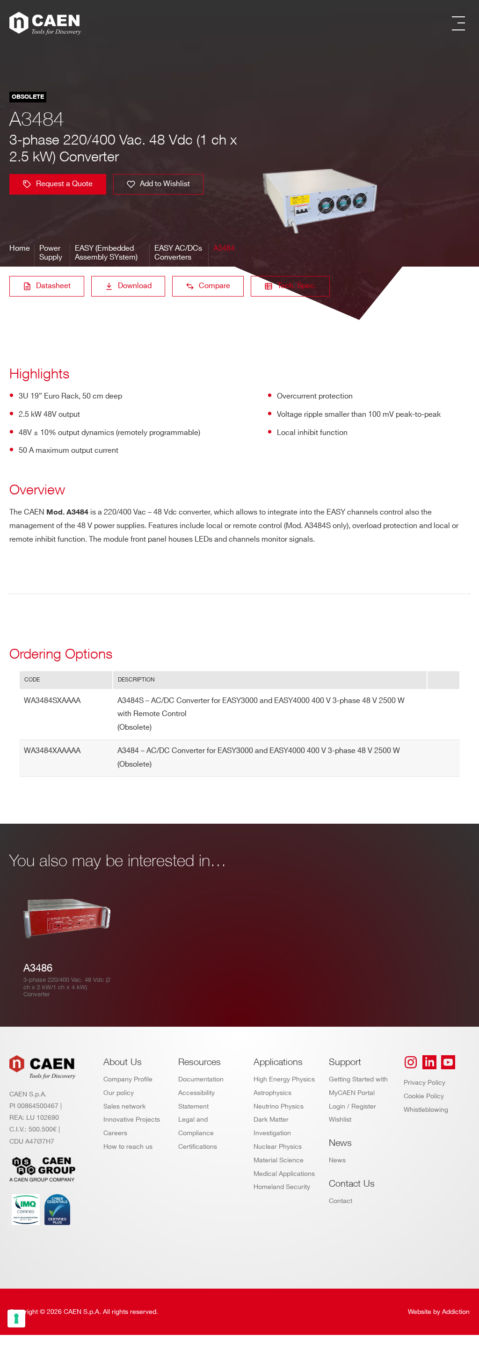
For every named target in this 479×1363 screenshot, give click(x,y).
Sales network (124, 1106)
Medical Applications (284, 1174)
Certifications (197, 1147)
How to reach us (127, 1147)
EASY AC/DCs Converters (178, 253)
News (337, 1160)
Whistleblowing (426, 1110)
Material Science (279, 1160)
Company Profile (127, 1079)
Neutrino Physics (279, 1106)
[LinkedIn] (429, 1062)
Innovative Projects (131, 1119)
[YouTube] (448, 1062)
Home (19, 248)
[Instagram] (411, 1062)
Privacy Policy (424, 1083)
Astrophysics (272, 1093)
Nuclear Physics (278, 1147)
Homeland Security (282, 1187)
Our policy (118, 1093)
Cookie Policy (424, 1096)
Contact (340, 1201)
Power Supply (50, 253)
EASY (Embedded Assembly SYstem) (106, 253)
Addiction (456, 1312)
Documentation (201, 1079)
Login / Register (352, 1106)
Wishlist (340, 1119)
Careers (115, 1133)
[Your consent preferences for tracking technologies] (16, 1318)
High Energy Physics (284, 1079)
